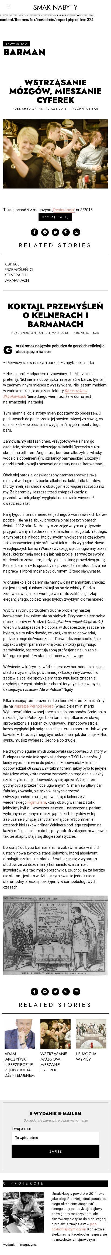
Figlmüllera (36, 802)
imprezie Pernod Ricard (34, 706)
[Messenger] (45, 232)
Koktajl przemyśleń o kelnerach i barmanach (19, 272)
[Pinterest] (66, 232)
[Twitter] (55, 232)
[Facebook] (34, 232)
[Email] (76, 232)
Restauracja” (64, 210)
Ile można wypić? (86, 1056)
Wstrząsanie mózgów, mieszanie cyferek (55, 91)
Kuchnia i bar (85, 108)
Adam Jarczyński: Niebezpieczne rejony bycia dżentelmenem (19, 1064)
